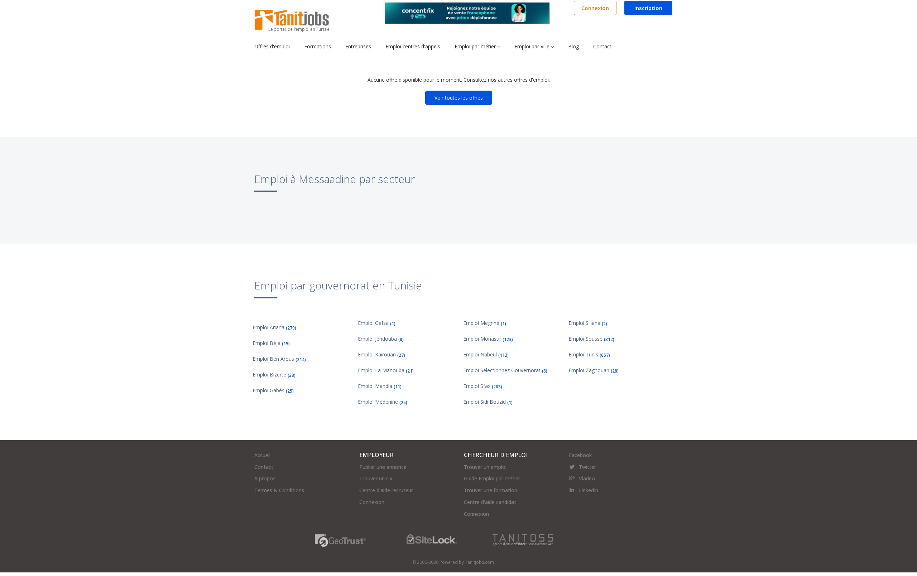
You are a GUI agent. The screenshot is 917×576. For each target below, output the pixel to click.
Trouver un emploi (485, 467)
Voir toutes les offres (459, 97)
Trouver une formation (490, 490)
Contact (263, 467)
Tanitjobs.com (479, 562)
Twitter (587, 467)
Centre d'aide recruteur (386, 490)
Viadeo (587, 478)
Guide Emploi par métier (492, 478)
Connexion (595, 7)
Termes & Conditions (279, 490)
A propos (264, 478)
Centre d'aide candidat (490, 502)
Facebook (580, 455)
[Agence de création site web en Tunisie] (523, 540)
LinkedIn (588, 490)
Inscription (648, 7)
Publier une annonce (383, 467)
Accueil (262, 455)
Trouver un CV (376, 478)
